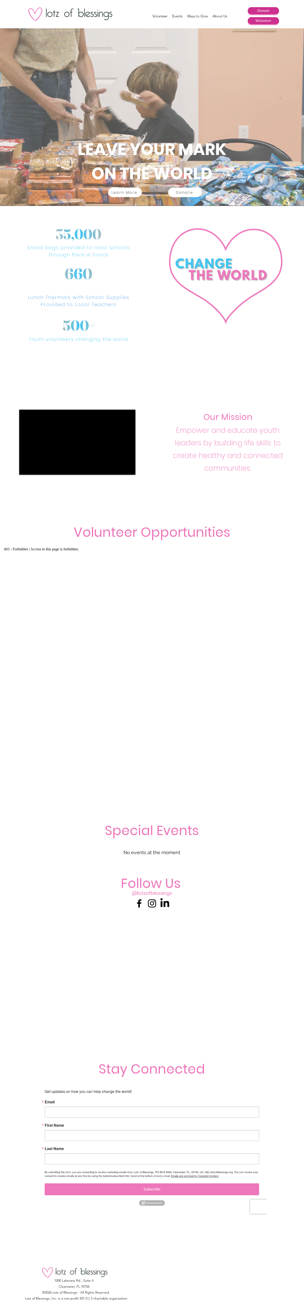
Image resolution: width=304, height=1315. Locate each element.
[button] (160, 16)
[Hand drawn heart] (225, 275)
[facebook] (139, 903)
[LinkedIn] (164, 903)
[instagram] (152, 903)
